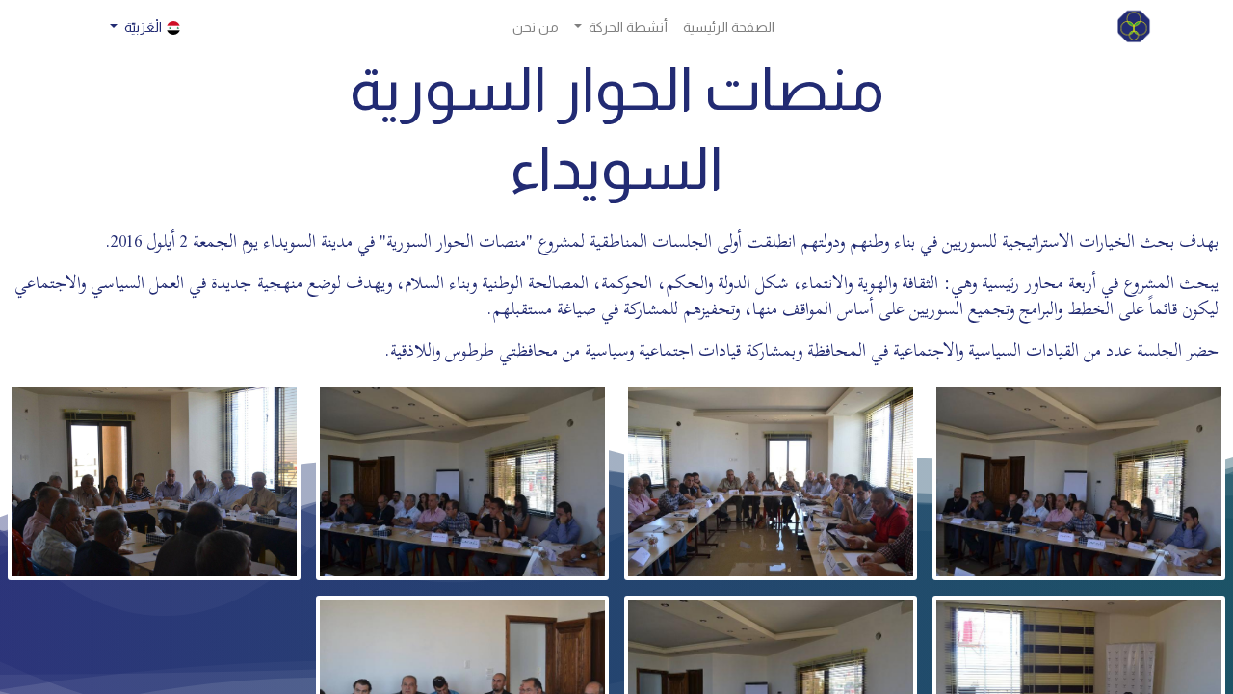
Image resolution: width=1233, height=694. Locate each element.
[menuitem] (728, 27)
